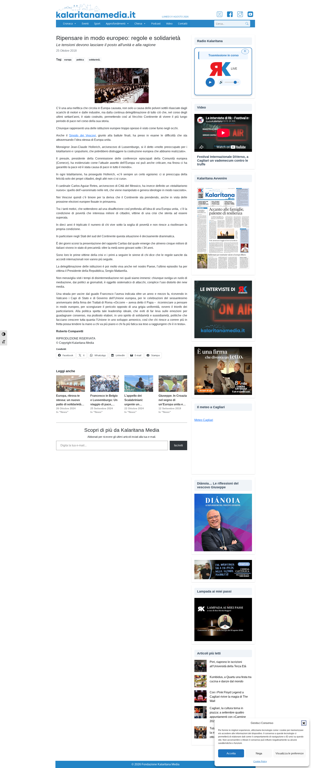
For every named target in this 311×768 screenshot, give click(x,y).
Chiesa (138, 23)
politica (80, 59)
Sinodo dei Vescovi (82, 135)
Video (169, 23)
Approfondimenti (115, 23)
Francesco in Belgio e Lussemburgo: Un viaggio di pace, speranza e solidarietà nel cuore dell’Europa (104, 400)
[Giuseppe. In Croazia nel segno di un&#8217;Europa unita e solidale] (173, 383)
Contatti (182, 23)
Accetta (231, 753)
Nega (259, 753)
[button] (304, 723)
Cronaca (68, 23)
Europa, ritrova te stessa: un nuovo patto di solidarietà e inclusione (70, 400)
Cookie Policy (260, 761)
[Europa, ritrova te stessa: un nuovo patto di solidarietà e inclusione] (70, 383)
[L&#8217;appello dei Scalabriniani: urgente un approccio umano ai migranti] (138, 383)
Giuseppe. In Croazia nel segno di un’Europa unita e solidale (173, 400)
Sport (97, 23)
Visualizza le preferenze (290, 753)
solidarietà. (94, 59)
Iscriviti (178, 445)
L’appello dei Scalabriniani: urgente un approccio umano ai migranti (138, 400)
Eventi (85, 23)
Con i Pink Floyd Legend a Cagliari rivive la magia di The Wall (229, 696)
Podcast (156, 23)
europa (67, 59)
